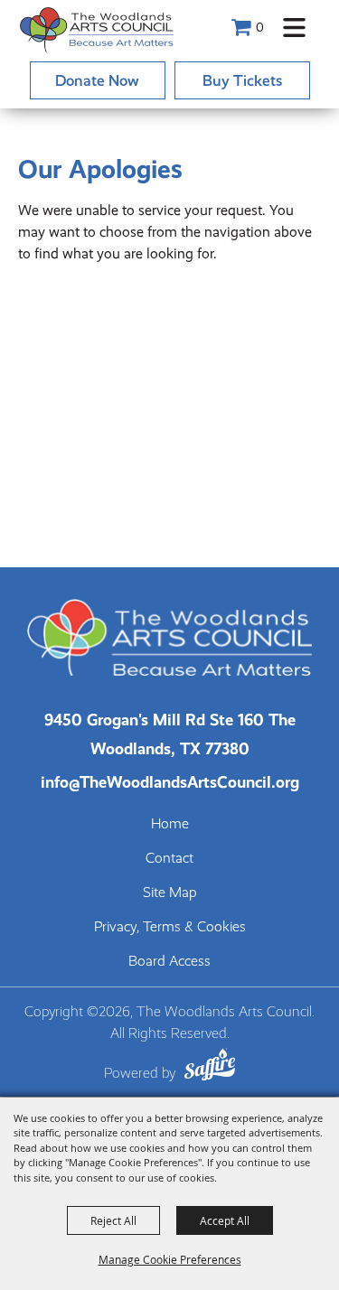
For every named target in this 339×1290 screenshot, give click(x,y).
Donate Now (97, 80)
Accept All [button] (225, 1220)
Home (170, 824)
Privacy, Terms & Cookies (170, 927)
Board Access (169, 961)
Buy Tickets (242, 80)
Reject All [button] (113, 1220)
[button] (294, 27)
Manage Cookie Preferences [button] (170, 1259)
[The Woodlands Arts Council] (97, 29)
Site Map (170, 892)
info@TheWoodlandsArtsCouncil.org (170, 781)
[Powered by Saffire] (209, 1067)
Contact (169, 858)
